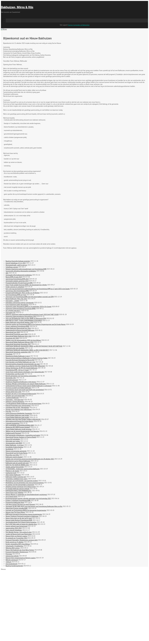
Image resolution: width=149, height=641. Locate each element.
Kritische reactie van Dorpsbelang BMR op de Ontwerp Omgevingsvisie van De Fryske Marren (36, 324)
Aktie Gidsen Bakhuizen (13, 475)
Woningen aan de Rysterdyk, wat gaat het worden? (22, 481)
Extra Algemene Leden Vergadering (17, 305)
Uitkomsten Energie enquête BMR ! (17, 508)
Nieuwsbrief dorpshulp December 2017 (18, 344)
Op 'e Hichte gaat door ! (13, 311)
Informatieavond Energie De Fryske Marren (19, 421)
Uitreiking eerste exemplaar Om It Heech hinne (21, 487)
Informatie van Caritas (13, 441)
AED (7, 273)
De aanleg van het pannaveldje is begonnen (20, 485)
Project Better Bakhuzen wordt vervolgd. (19, 429)
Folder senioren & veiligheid (15, 287)
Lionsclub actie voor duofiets (15, 348)
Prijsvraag (9, 554)
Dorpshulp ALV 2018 (12, 338)
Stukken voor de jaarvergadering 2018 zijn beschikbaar (23, 340)
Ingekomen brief (11, 473)
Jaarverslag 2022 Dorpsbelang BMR (17, 291)
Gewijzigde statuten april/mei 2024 (17, 281)
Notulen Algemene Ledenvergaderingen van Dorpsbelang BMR (26, 269)
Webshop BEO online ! (13, 548)
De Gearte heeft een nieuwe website (17, 489)
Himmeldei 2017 (11, 378)
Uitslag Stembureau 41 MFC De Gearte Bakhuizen (21, 368)
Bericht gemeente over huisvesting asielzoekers (21, 376)
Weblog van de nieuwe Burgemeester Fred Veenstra (22, 431)
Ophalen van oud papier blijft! (15, 396)
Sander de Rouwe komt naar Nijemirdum (19, 534)
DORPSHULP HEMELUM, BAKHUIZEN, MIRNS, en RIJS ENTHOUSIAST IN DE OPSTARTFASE (34, 346)
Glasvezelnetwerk (11, 564)
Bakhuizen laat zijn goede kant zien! (17, 463)
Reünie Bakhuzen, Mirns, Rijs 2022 (16, 299)
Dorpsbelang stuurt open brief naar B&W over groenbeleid (25, 390)
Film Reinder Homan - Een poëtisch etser (19, 532)
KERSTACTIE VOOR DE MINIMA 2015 (17, 465)
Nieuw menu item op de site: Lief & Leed (19, 518)
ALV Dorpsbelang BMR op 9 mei (16, 295)
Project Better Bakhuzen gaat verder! (17, 415)
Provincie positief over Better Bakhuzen (18, 388)
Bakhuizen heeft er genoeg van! (16, 477)
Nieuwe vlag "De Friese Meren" (15, 512)
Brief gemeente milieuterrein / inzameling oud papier (23, 435)
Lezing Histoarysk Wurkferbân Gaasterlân (19, 413)
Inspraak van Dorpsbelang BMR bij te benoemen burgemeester (26, 510)
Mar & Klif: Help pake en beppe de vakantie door (21, 524)
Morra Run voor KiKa (12, 455)
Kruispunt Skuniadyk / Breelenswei (17, 552)
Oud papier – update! (12, 301)
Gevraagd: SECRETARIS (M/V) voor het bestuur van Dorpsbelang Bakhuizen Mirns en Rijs (34, 506)
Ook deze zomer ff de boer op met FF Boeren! (20, 504)
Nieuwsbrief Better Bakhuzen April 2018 (18, 336)
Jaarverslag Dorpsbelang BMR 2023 (17, 279)
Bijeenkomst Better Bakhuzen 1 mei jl (18, 356)
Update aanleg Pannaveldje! (15, 467)
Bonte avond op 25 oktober (15, 542)
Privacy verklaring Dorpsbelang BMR (17, 326)
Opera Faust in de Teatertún (15, 493)
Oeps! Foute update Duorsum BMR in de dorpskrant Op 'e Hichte (26, 285)
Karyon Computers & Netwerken (78, 25)
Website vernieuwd (12, 560)
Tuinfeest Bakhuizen (12, 398)
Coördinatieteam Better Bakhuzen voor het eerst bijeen (23, 404)
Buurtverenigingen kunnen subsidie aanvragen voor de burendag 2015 (28, 498)
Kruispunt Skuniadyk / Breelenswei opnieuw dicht (22, 540)
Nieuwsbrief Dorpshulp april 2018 (16, 334)
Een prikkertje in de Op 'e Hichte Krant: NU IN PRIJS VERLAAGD (25, 366)
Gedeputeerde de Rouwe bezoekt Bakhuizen (20, 330)
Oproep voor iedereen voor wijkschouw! (19, 409)
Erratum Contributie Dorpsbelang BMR (18, 500)
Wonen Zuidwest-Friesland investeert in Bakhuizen (22, 516)
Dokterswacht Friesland (13, 433)
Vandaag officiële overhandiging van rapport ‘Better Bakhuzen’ (26, 384)
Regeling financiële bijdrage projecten (18, 261)
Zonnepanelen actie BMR (14, 443)
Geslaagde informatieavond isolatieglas (19, 275)
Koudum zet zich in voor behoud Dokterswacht (21, 394)
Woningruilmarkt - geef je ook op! (16, 265)
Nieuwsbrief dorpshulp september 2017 (18, 352)
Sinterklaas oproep (12, 267)
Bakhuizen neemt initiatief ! (14, 457)
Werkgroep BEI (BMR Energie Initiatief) (18, 427)
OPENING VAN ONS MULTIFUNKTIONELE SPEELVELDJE (23, 419)
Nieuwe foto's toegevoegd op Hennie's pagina (21, 558)
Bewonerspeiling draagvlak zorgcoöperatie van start (23, 364)
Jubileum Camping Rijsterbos (15, 402)
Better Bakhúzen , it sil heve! (15, 445)
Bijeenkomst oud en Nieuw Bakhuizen (18, 461)
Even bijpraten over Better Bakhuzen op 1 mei (20, 362)
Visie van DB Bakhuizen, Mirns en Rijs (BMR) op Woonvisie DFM (26, 318)
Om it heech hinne (11, 497)
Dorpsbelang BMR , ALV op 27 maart (17, 370)
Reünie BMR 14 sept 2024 (14, 277)
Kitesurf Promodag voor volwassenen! (18, 406)
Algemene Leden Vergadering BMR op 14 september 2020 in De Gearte (28, 307)
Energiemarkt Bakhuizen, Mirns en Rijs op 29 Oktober (23, 293)
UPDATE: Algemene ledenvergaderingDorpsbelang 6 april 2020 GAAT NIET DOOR (32, 314)
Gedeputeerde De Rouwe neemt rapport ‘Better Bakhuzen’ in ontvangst (28, 386)
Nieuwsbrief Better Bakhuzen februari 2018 (19, 342)
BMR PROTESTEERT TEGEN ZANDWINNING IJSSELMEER (24, 320)
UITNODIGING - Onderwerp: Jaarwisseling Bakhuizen (23, 469)
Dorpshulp (9, 354)
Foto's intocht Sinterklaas (14, 530)
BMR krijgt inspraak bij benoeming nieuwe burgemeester (24, 514)
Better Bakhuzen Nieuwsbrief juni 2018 (18, 328)
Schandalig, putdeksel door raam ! (17, 479)
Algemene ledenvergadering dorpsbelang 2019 (21, 316)
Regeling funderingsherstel (14, 566)
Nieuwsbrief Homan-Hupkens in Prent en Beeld (21, 437)
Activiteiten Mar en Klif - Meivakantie (17, 407)
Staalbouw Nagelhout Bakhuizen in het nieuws (21, 382)
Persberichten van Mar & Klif (15, 374)
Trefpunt (8, 562)
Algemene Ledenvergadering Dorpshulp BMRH (21, 309)
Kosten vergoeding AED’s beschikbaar (18, 544)
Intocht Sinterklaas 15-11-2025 (16, 263)
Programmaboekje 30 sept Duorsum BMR (19, 283)
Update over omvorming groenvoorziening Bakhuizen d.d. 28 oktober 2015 (30, 459)
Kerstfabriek (9, 449)
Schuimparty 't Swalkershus (14, 546)
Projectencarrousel (12, 380)
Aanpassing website (12, 556)
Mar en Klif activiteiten (13, 439)
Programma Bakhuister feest (15, 502)
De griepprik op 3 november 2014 (16, 538)
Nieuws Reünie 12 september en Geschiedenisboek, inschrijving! (26, 495)
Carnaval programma (12, 423)
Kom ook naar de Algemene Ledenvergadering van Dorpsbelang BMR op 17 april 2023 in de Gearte (38, 289)
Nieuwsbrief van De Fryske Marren (17, 453)
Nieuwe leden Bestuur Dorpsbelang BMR (19, 520)
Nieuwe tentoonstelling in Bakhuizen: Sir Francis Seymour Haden (26, 358)
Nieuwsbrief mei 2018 (13, 332)
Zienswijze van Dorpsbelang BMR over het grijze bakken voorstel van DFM (30, 297)
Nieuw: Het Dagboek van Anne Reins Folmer (20, 550)
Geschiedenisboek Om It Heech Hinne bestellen (21, 522)
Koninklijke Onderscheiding (14, 447)
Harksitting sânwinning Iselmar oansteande (20, 303)
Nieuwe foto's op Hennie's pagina (16, 536)
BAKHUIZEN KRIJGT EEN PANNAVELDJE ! (19, 491)
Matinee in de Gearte (12, 471)
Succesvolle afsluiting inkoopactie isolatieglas (21, 271)
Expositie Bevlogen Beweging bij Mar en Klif (20, 360)
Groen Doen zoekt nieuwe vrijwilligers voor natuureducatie (25, 372)
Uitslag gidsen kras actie (13, 392)
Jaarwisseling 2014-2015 (14, 528)
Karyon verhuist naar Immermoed (16, 526)
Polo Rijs (8, 411)
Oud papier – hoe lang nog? (15, 400)
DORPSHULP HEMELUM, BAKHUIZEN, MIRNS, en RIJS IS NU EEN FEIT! (27, 350)
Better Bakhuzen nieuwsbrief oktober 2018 (19, 322)
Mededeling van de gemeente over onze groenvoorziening (25, 483)
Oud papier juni (10, 313)
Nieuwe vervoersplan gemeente (16, 451)
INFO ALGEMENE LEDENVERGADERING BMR (20, 425)
